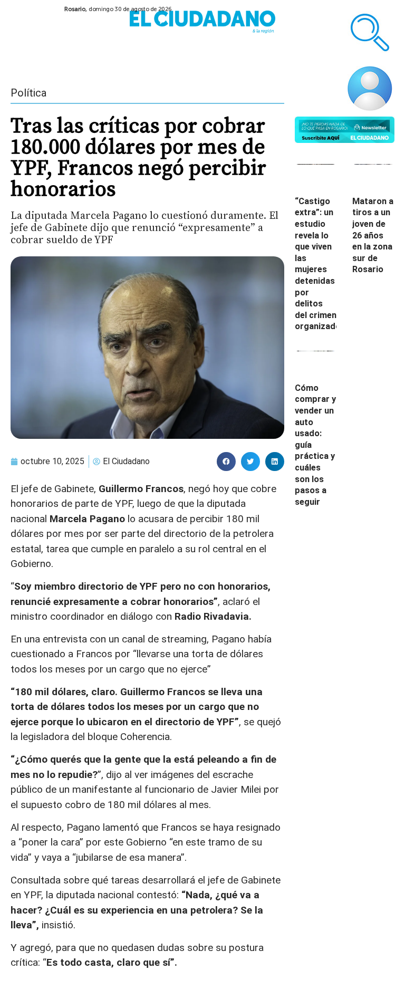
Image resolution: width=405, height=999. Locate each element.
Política (28, 93)
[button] (226, 461)
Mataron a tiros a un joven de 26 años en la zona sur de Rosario (372, 235)
